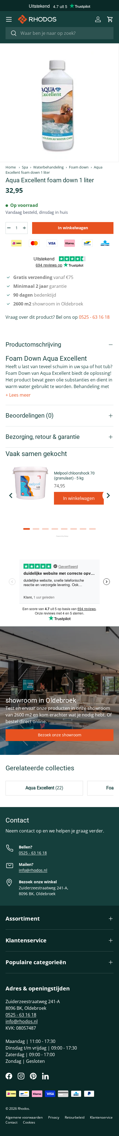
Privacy (53, 1117)
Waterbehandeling (48, 167)
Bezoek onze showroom (59, 734)
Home (11, 167)
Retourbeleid (74, 1117)
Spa (25, 167)
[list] (59, 103)
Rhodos (23, 1108)
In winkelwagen (73, 227)
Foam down (79, 167)
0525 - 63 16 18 (94, 317)
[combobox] (59, 33)
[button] (110, 19)
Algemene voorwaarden (24, 1117)
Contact (11, 1122)
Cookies (29, 1122)
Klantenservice (101, 1117)
